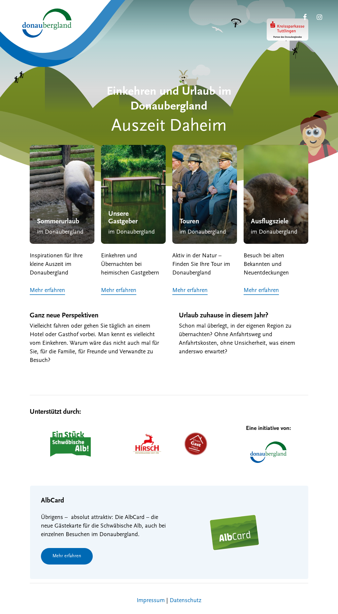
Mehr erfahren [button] (47, 291)
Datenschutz (185, 601)
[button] (67, 556)
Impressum (151, 601)
